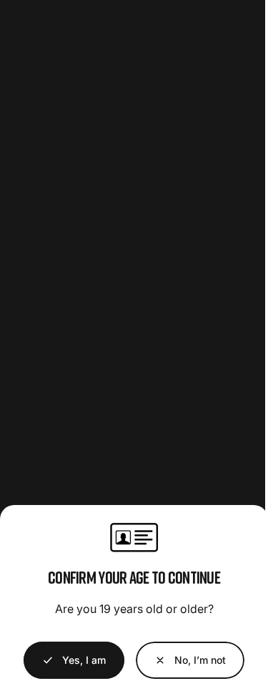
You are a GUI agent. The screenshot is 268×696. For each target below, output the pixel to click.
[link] (190, 660)
